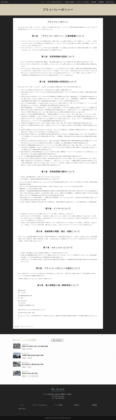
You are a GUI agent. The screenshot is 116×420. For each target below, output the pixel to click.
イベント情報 (58, 405)
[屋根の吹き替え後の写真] (17, 373)
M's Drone (4, 2)
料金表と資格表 (69, 2)
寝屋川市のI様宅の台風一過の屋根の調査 (35, 346)
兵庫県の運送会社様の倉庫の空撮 (32, 355)
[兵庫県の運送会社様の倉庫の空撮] (17, 355)
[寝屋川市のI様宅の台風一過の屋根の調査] (17, 346)
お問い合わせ (110, 2)
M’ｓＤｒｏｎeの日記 (82, 2)
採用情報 (101, 2)
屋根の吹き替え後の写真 (30, 373)
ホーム (43, 2)
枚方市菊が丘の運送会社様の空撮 (32, 364)
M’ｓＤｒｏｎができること (40, 405)
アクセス (61, 396)
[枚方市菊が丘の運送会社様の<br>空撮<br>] (17, 364)
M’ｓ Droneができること (55, 2)
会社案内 (93, 2)
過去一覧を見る (57, 340)
